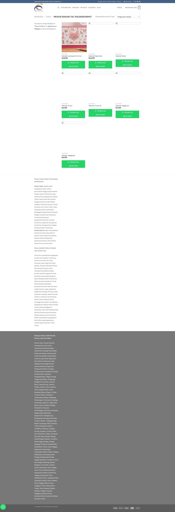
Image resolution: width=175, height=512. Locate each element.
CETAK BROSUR (66, 7)
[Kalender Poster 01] (101, 87)
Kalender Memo (121, 56)
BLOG (99, 7)
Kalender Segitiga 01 (122, 106)
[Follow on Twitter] (137, 1)
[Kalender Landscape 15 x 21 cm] (74, 37)
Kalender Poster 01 (95, 106)
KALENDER (92, 7)
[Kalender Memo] (128, 37)
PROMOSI (83, 7)
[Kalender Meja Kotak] (101, 37)
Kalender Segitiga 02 (68, 155)
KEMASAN (75, 7)
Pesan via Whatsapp (74, 64)
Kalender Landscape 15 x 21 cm (72, 56)
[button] (3, 507)
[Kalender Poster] (74, 87)
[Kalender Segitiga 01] (128, 87)
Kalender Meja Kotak (95, 56)
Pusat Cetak (38, 186)
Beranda (38, 17)
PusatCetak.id (39, 230)
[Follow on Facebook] (133, 1)
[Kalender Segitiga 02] (74, 137)
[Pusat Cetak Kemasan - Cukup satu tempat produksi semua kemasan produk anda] (44, 7)
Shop (48, 17)
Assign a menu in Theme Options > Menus (109, 1)
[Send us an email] (139, 1)
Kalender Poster (67, 106)
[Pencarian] (58, 8)
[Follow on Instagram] (135, 1)
